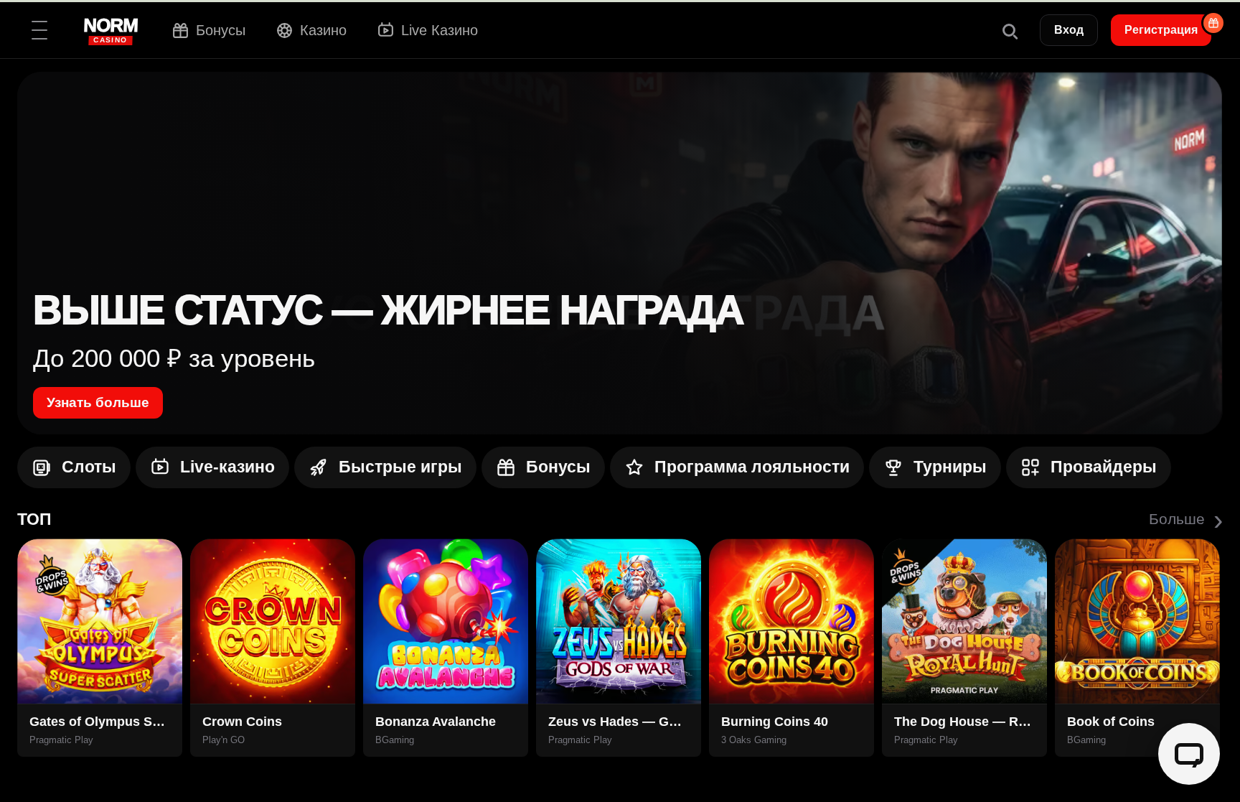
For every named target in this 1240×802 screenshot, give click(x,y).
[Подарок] (1213, 23)
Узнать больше (98, 402)
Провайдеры (1104, 466)
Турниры (950, 466)
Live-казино (227, 466)
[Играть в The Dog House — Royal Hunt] (964, 621)
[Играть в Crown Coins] (272, 621)
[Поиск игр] (1009, 30)
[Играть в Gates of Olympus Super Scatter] (99, 621)
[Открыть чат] (1189, 754)
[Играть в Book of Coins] (1137, 621)
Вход (1069, 30)
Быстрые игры (400, 466)
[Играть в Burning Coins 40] (791, 621)
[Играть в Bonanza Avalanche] (445, 621)
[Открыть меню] (39, 30)
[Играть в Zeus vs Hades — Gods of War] (618, 621)
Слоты (89, 466)
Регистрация (1161, 30)
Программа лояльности (752, 466)
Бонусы (558, 466)
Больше (1186, 519)
